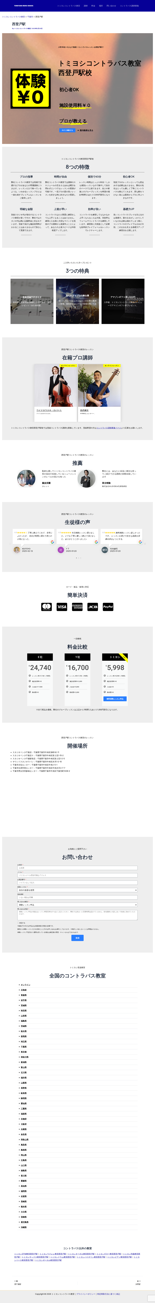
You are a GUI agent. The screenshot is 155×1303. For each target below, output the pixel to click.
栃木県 (24, 1031)
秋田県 (24, 1010)
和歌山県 (24, 1139)
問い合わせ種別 (22, 901)
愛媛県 (24, 1181)
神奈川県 (24, 1057)
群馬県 (24, 1036)
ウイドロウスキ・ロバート (49, 410)
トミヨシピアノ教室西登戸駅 (119, 1257)
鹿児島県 (24, 1222)
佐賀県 (24, 1196)
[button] (77, 984)
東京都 (24, 1052)
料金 (93, 6)
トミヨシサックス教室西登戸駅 (35, 1257)
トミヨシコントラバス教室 (68, 6)
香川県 (24, 1176)
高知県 (24, 1186)
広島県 (24, 1160)
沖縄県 (24, 1227)
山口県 (24, 1165)
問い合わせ (111, 6)
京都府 (24, 1119)
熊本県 (24, 1206)
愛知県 (24, 1103)
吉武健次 (84, 410)
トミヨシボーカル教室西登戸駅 (48, 1260)
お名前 (19, 865)
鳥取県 (24, 1145)
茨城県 (24, 1026)
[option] (56, 393)
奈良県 (24, 1134)
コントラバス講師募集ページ (108, 428)
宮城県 (24, 1005)
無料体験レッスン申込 (115, 699)
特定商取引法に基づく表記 (108, 1294)
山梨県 (24, 1083)
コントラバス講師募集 (129, 6)
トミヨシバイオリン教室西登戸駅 (91, 1257)
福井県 (24, 1078)
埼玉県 (24, 1041)
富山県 (24, 1067)
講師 (86, 6)
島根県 (24, 1150)
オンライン (25, 985)
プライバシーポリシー (85, 1294)
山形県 (24, 1016)
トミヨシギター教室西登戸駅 (108, 1254)
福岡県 (24, 1191)
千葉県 (24, 1047)
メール (19, 872)
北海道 (24, 990)
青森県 (24, 995)
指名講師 (20, 894)
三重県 (24, 1108)
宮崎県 (24, 1217)
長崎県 (24, 1201)
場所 (101, 6)
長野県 (24, 1088)
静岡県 (24, 1098)
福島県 (24, 1021)
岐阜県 (24, 1093)
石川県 (24, 1072)
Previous (10, 544)
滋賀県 (24, 1114)
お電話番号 (21, 879)
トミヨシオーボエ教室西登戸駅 (81, 1254)
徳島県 (24, 1170)
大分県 (24, 1212)
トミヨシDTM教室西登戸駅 (26, 1254)
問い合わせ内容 (22, 909)
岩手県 (24, 1000)
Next (145, 544)
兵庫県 (24, 1129)
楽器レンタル (22, 887)
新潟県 (24, 1062)
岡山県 (24, 1155)
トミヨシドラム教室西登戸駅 (62, 1257)
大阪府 (24, 1124)
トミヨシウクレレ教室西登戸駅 (53, 1254)
